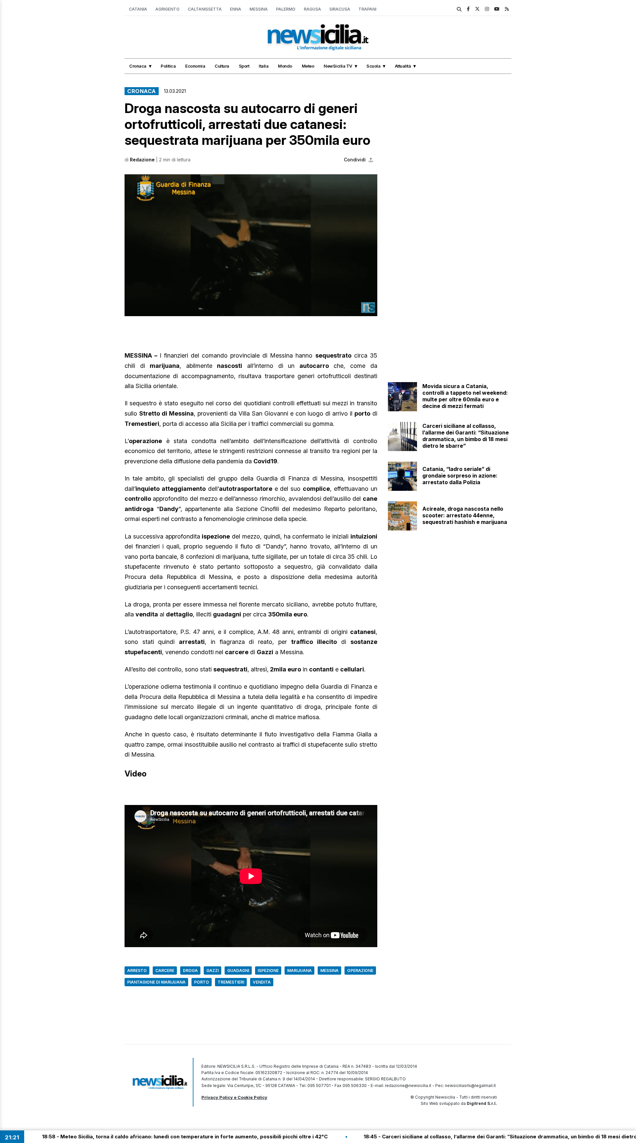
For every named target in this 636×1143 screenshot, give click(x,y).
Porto (201, 982)
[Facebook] (468, 9)
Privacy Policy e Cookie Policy (234, 1097)
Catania (138, 9)
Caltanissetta (205, 9)
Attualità (403, 66)
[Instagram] (487, 9)
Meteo (308, 66)
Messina (258, 9)
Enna (235, 9)
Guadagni (238, 970)
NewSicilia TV (338, 66)
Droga (190, 970)
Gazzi (212, 970)
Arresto (137, 970)
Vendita (262, 982)
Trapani (367, 9)
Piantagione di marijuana (156, 982)
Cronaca (137, 66)
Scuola (373, 66)
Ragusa (312, 9)
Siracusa (339, 9)
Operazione (360, 970)
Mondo (285, 66)
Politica (168, 66)
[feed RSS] (507, 9)
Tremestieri (231, 982)
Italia (263, 66)
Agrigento (167, 9)
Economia (195, 66)
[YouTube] (497, 9)
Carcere (164, 970)
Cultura (222, 66)
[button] (251, 245)
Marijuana (299, 970)
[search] (459, 9)
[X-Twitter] (477, 9)
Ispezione (268, 970)
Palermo (285, 9)
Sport (244, 66)
